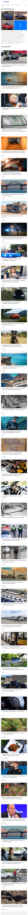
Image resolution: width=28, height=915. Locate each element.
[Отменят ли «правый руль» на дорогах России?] (14, 491)
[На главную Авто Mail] (7, 1)
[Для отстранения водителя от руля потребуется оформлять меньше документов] (14, 427)
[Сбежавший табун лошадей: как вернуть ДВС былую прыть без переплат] (14, 470)
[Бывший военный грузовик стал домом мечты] (14, 211)
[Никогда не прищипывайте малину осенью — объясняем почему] (14, 728)
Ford (12, 4)
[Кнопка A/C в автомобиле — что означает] (14, 707)
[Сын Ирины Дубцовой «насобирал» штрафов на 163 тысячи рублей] (14, 297)
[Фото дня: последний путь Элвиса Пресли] (14, 405)
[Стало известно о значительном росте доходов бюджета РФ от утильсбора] (14, 620)
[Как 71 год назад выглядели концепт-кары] (14, 513)
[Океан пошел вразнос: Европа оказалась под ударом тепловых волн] (14, 362)
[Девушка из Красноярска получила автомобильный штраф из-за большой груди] (14, 125)
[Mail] (4, 1)
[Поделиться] (26, 5)
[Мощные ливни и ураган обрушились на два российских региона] (14, 879)
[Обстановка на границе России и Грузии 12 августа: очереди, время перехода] (14, 383)
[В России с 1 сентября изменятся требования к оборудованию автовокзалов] (14, 642)
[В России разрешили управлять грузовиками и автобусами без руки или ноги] (14, 664)
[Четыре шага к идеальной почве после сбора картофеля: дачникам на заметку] (14, 900)
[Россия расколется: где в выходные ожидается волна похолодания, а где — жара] (14, 340)
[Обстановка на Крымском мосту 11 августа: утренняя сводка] (14, 190)
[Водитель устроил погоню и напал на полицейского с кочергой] (14, 254)
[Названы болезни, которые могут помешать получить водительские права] (14, 276)
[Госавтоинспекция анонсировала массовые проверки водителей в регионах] (14, 534)
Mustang (17, 4)
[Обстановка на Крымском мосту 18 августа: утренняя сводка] (14, 836)
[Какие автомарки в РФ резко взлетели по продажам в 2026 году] (14, 319)
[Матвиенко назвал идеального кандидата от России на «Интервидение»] (14, 771)
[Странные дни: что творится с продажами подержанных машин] (14, 599)
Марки (7, 4)
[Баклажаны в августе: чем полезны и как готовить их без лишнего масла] (14, 750)
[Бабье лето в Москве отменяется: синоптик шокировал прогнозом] (14, 556)
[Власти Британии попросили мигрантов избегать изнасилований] (14, 577)
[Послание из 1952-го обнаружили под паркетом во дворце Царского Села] (14, 448)
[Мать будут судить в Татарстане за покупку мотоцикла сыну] (14, 60)
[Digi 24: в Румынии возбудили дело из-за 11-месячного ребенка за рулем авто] (14, 857)
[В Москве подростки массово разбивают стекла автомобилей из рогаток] (14, 82)
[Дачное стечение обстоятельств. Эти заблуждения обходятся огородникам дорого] (14, 793)
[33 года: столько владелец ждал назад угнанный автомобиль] (14, 685)
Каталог (2, 4)
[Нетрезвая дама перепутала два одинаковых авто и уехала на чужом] (14, 168)
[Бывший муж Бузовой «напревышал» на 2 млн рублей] (14, 103)
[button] (7, 15)
